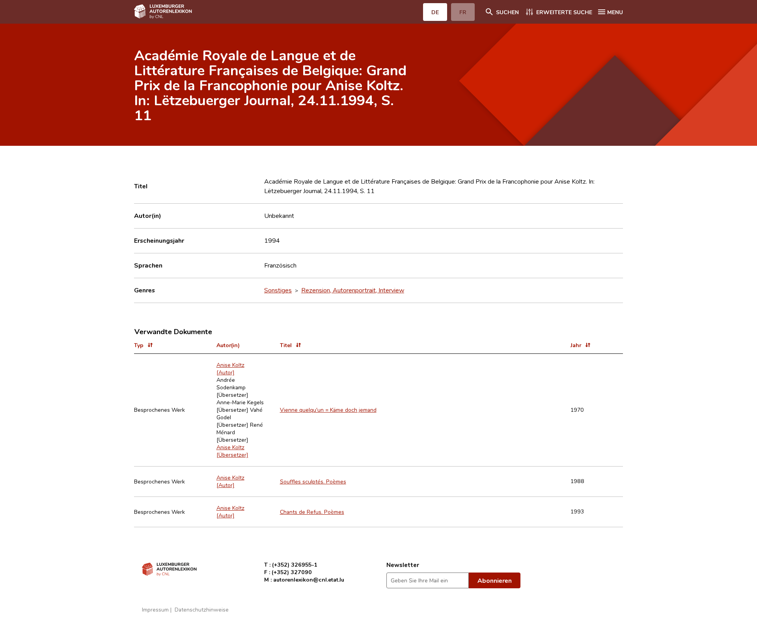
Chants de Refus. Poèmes (312, 511)
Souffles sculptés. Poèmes (313, 481)
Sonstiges (278, 290)
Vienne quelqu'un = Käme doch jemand (328, 409)
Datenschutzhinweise (202, 609)
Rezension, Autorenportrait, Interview (352, 290)
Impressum (155, 609)
